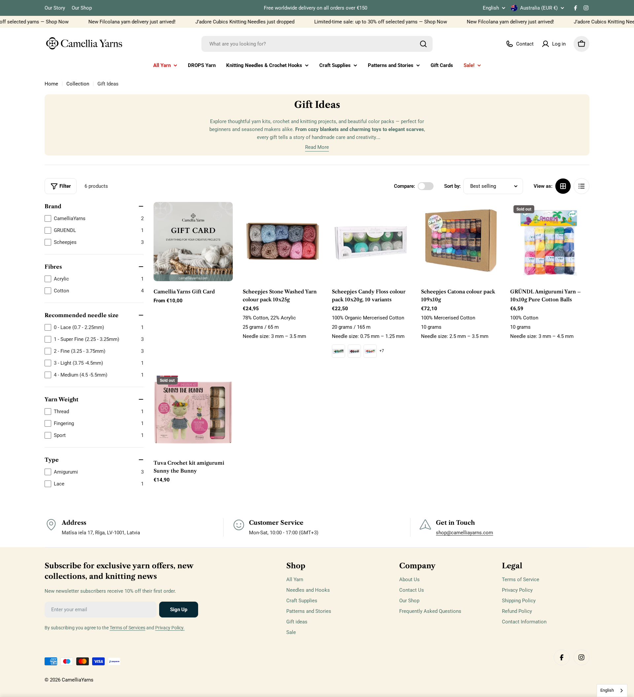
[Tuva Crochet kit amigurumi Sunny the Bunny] (193, 412)
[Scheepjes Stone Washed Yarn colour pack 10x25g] (282, 241)
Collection (77, 84)
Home (51, 84)
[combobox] (317, 44)
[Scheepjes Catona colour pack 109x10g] (460, 241)
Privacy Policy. (170, 627)
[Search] (423, 44)
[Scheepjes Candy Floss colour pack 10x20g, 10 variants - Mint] (338, 351)
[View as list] (581, 186)
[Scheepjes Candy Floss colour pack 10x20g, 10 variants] (371, 241)
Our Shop (82, 8)
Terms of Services (127, 627)
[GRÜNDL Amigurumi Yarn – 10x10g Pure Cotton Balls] (549, 241)
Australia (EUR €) (539, 8)
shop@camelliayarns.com (464, 533)
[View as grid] (563, 186)
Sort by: (452, 186)
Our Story (55, 8)
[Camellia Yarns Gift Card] (193, 241)
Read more (317, 147)
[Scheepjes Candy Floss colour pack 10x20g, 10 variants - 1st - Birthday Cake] (370, 351)
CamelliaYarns (77, 680)
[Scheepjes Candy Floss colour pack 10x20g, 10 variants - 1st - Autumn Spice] (354, 351)
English (491, 8)
